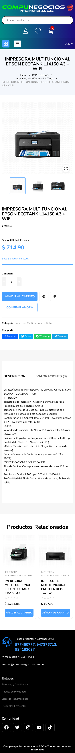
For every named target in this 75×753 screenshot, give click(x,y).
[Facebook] (6, 727)
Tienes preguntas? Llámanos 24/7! (34, 639)
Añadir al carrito (20, 296)
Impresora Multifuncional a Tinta (34, 78)
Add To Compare (43, 296)
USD (67, 44)
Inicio (23, 75)
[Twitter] (17, 727)
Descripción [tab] (14, 376)
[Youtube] (39, 727)
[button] (5, 43)
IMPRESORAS (40, 75)
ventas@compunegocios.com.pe (23, 664)
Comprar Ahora (19, 307)
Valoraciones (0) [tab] (51, 376)
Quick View (29, 537)
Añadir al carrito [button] (19, 612)
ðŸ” (66, 168)
